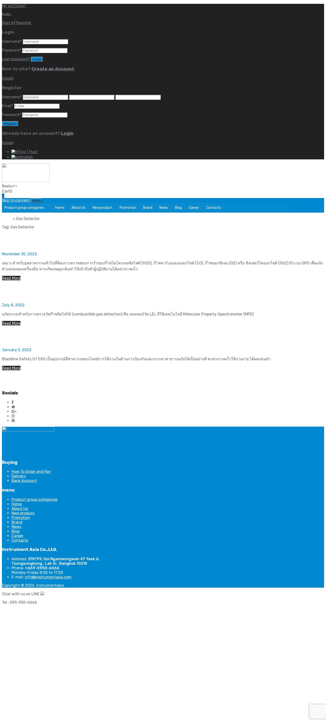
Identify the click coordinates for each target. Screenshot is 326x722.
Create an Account (53, 69)
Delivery (18, 476)
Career (194, 208)
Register (23, 23)
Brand (147, 208)
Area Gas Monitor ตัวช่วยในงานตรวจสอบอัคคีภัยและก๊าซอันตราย (114, 336)
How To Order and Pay (31, 471)
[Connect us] (12, 402)
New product (102, 208)
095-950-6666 (30, 186)
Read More (11, 278)
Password (11, 50)
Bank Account (24, 480)
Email (7, 106)
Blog (178, 208)
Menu (36, 200)
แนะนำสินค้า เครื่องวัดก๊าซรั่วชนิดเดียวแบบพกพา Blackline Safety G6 (121, 240)
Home (59, 208)
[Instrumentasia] (26, 180)
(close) (7, 78)
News (163, 208)
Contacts (213, 208)
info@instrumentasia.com (48, 577)
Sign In (8, 23)
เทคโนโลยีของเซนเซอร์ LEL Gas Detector (75, 291)
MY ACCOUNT (14, 6)
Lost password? (16, 59)
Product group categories (24, 208)
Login (67, 133)
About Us (78, 208)
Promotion (128, 208)
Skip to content (16, 200)
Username (12, 41)
